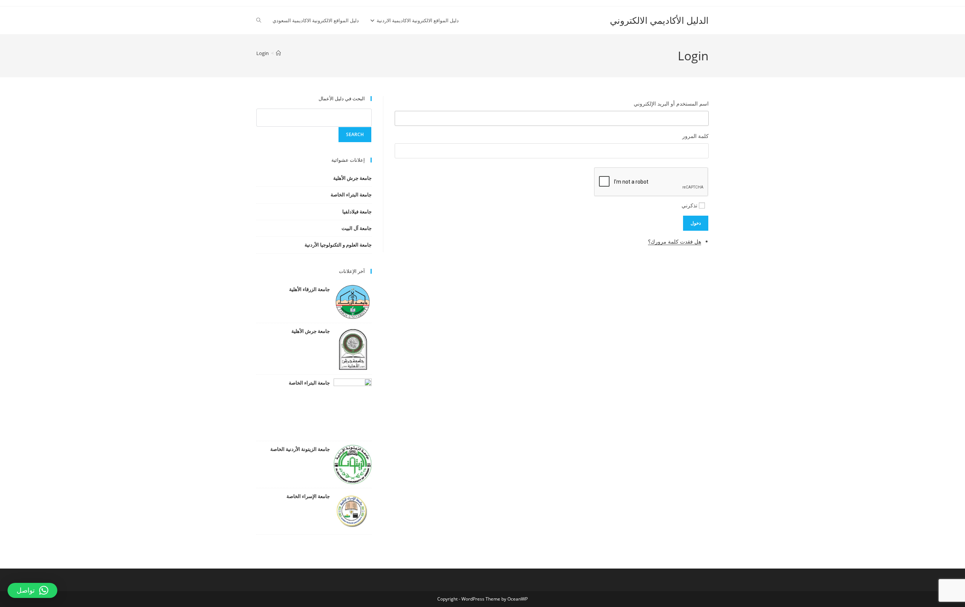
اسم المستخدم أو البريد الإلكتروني (671, 103)
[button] (32, 590)
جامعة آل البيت (357, 228)
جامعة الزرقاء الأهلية (309, 289)
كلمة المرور (695, 135)
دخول (696, 223)
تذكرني (689, 205)
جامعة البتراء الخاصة (351, 194)
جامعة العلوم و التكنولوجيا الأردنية (338, 244)
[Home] (278, 53)
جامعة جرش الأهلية (352, 178)
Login (262, 53)
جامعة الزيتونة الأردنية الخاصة (300, 449)
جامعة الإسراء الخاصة (308, 496)
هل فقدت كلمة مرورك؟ (674, 241)
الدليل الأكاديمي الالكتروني (659, 20)
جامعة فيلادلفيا (357, 211)
